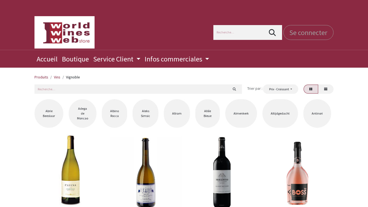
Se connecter (308, 32)
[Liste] (326, 89)
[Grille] (310, 89)
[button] (280, 89)
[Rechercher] (272, 32)
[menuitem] (47, 58)
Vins (57, 77)
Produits (41, 77)
